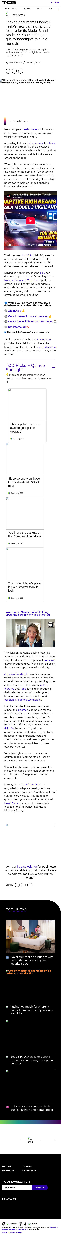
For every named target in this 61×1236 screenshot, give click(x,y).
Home (27, 9)
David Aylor (11, 803)
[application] (30, 633)
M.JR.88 (26, 255)
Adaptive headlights (16, 674)
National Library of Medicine (21, 280)
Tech (50, 9)
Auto (38, 9)
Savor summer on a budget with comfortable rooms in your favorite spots (31, 960)
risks (43, 273)
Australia (50, 660)
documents (36, 143)
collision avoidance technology (22, 700)
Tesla (52, 143)
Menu (55, 3)
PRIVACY (8, 1170)
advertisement (48, 347)
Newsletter (11, 9)
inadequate (44, 339)
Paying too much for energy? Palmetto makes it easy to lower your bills (31, 1010)
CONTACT (29, 1170)
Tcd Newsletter (16, 1182)
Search (48, 3)
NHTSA (9, 728)
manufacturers (29, 784)
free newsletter (27, 866)
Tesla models (31, 129)
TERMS (27, 1166)
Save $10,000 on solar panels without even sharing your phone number (32, 1060)
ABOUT (7, 1166)
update (22, 710)
